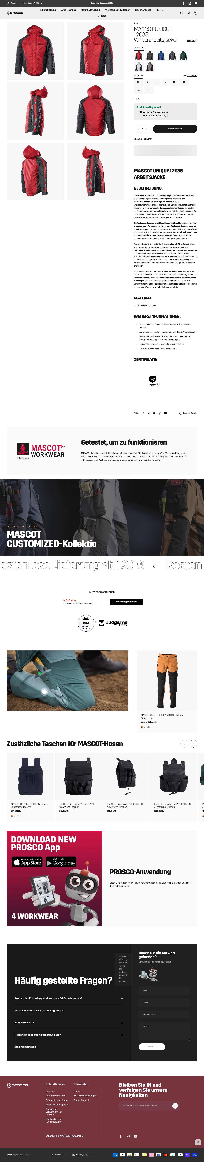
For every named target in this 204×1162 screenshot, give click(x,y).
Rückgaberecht (81, 1100)
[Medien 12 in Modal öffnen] (95, 171)
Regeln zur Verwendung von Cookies (54, 1112)
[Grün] (183, 56)
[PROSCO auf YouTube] (196, 3)
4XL (149, 90)
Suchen (77, 1091)
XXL (184, 82)
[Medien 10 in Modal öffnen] (95, 111)
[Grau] (172, 56)
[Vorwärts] (193, 744)
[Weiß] (139, 67)
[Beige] (150, 67)
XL (174, 82)
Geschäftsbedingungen (57, 1105)
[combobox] (14, 3)
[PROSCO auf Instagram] (189, 3)
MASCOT (137, 24)
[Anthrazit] (150, 56)
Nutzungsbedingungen (85, 1096)
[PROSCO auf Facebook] (183, 3)
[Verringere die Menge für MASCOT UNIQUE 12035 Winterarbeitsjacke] (137, 129)
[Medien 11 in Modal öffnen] (35, 171)
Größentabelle (192, 75)
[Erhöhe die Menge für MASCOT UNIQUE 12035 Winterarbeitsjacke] (147, 129)
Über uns (50, 1091)
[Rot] (139, 56)
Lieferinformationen (55, 1096)
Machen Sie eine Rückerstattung (54, 1120)
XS (138, 82)
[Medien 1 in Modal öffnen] (35, 51)
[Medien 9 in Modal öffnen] (35, 111)
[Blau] (161, 56)
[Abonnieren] (175, 1106)
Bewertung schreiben (126, 602)
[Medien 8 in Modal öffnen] (95, 51)
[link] (64, 1136)
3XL (138, 90)
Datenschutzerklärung (57, 1100)
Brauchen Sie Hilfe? (190, 413)
